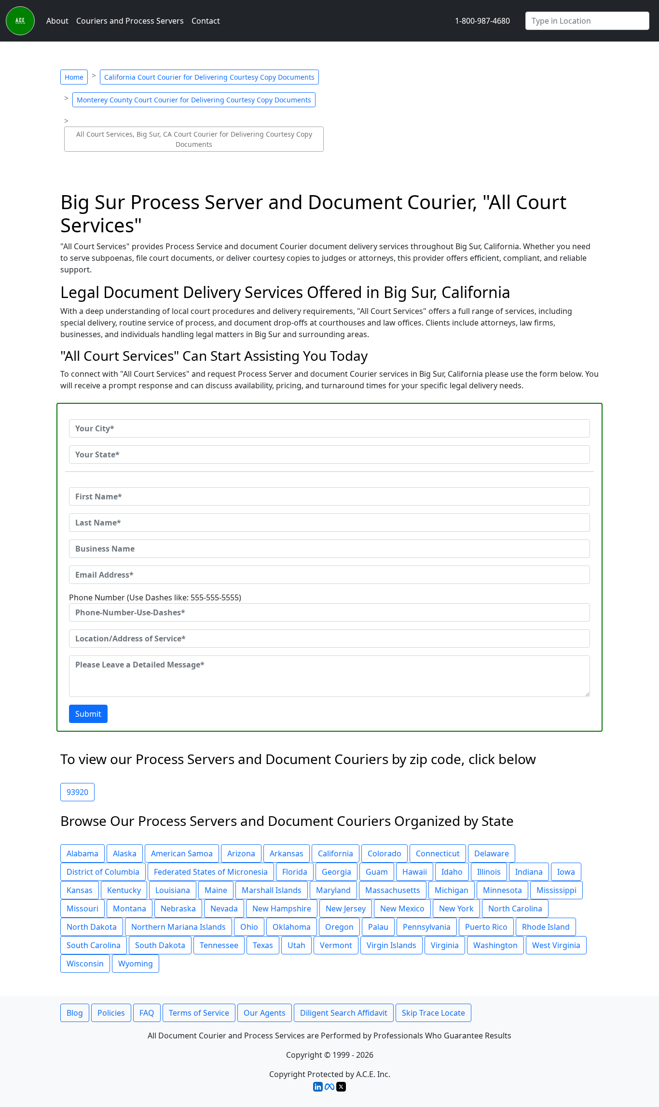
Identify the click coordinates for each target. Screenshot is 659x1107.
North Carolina (515, 908)
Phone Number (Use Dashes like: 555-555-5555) (155, 597)
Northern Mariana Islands (178, 927)
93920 (77, 792)
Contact (206, 20)
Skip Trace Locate (433, 1013)
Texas (263, 945)
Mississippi (556, 890)
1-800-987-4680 (482, 20)
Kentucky (124, 890)
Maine (216, 890)
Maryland (333, 890)
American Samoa (182, 853)
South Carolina (94, 945)
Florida (294, 871)
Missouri (82, 908)
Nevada (224, 908)
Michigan (451, 890)
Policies (111, 1013)
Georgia (336, 871)
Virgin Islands (391, 945)
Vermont (336, 945)
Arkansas (286, 853)
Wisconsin (85, 963)
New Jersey (346, 908)
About (57, 20)
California (335, 853)
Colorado (384, 853)
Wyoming (135, 963)
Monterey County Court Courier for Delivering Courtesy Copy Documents (194, 99)
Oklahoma (292, 927)
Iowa (566, 871)
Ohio (249, 927)
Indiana (529, 871)
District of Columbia (103, 871)
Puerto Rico (486, 927)
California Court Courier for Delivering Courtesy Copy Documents (209, 77)
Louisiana (172, 890)
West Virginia (556, 945)
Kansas (80, 890)
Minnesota (502, 890)
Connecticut (438, 853)
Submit (88, 714)
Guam (377, 871)
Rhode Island (546, 927)
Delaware (491, 853)
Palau (378, 927)
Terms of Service (199, 1013)
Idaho (452, 871)
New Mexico (402, 908)
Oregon (339, 927)
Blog (75, 1013)
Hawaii (414, 871)
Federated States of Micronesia (211, 871)
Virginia (445, 945)
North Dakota (92, 927)
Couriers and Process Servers (130, 20)
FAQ (146, 1013)
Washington (495, 945)
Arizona (241, 853)
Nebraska (178, 908)
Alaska (125, 853)
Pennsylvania (427, 927)
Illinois (489, 871)
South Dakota (160, 945)
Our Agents (265, 1013)
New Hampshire (281, 908)
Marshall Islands (272, 890)
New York (456, 908)
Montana (129, 908)
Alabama (82, 853)
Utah (296, 945)
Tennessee (219, 945)
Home (74, 77)
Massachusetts (392, 890)
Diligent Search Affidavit (343, 1013)
